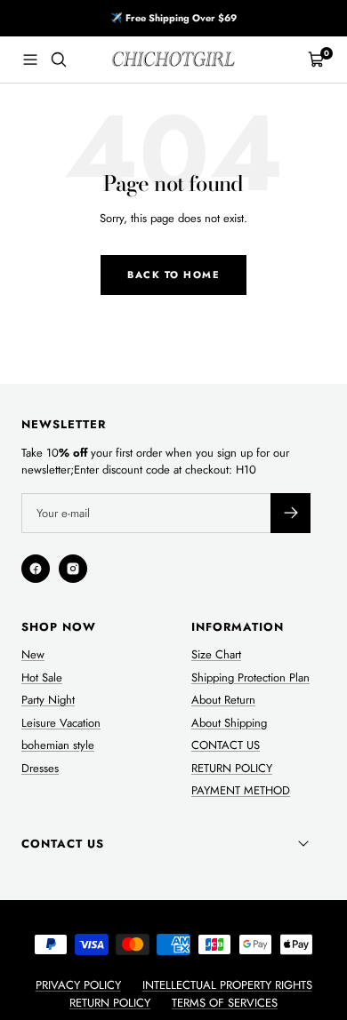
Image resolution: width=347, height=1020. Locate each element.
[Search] (59, 59)
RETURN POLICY (231, 768)
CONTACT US (225, 745)
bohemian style (57, 745)
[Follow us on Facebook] (35, 568)
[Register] (290, 513)
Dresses (40, 768)
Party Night (48, 699)
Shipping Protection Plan (250, 677)
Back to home (173, 274)
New (32, 654)
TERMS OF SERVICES (225, 1002)
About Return (223, 699)
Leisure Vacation (61, 722)
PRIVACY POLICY (78, 984)
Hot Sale (41, 677)
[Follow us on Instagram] (73, 568)
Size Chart (216, 654)
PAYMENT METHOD (240, 790)
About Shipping (229, 722)
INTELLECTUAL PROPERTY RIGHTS (227, 984)
